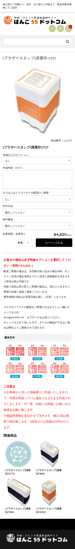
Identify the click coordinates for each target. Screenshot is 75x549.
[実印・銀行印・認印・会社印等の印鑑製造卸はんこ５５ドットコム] (35, 20)
